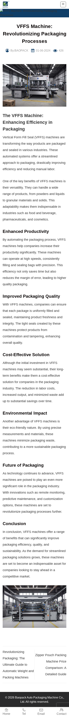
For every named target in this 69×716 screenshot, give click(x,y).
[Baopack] (8, 4)
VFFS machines (51, 181)
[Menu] (63, 4)
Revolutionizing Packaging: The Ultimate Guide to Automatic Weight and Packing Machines (18, 664)
